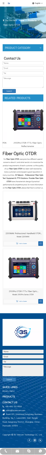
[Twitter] (40, 440)
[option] (23, 124)
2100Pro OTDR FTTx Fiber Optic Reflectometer (23, 291)
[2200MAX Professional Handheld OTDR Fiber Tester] (23, 210)
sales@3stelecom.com (15, 410)
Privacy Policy (8, 391)
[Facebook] (29, 440)
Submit (9, 91)
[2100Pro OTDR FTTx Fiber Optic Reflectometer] (23, 120)
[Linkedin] (35, 440)
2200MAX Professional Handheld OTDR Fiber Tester (23, 233)
